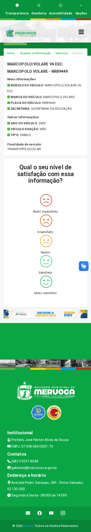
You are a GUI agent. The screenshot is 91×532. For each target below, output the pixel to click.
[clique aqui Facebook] (39, 513)
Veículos (61, 53)
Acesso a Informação (35, 53)
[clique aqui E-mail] (28, 513)
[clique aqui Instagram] (63, 513)
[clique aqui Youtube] (51, 513)
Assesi (28, 526)
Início (11, 53)
